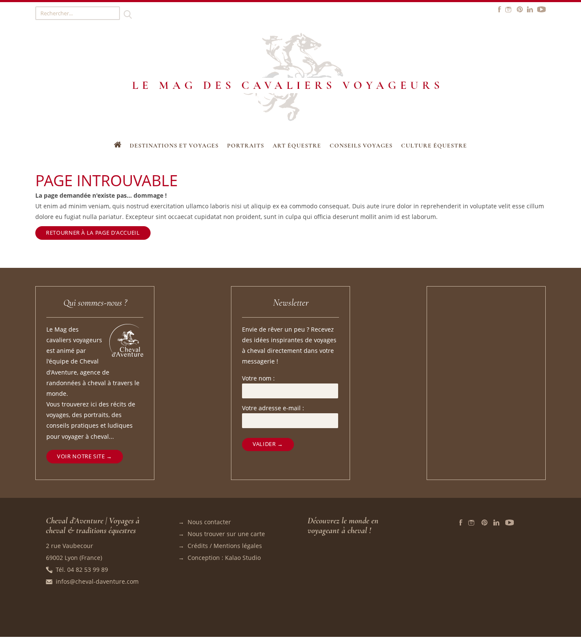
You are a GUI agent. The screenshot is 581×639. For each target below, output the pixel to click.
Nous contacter (209, 522)
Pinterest (484, 522)
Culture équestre (434, 145)
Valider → (268, 444)
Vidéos (509, 522)
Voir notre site (81, 456)
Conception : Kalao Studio (224, 558)
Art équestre (297, 145)
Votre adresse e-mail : (273, 408)
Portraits (245, 145)
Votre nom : (258, 378)
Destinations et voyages (174, 145)
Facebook (460, 522)
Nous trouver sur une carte (226, 534)
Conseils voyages (361, 145)
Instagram (472, 522)
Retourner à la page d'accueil (93, 232)
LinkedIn (496, 522)
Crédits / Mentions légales (225, 546)
